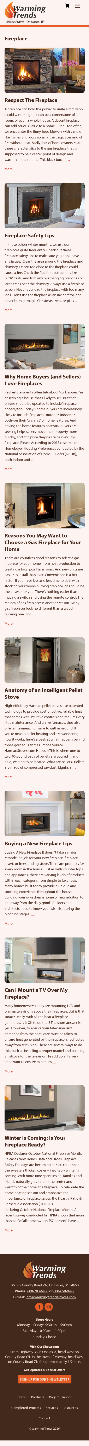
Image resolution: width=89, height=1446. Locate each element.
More (9, 168)
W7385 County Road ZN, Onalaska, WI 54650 (45, 1285)
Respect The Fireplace (31, 99)
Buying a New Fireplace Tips (38, 843)
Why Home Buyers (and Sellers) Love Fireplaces (43, 380)
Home (21, 1397)
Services (52, 1407)
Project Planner (60, 1397)
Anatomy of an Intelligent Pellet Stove (44, 693)
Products (37, 1397)
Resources (70, 1407)
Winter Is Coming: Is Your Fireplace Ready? (35, 1141)
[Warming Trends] (25, 21)
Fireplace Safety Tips (29, 235)
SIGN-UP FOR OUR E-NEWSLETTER (44, 1379)
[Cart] (67, 5)
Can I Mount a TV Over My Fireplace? (36, 993)
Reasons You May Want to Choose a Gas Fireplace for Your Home (43, 542)
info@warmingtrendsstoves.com (51, 1297)
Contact (44, 1418)
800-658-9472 (64, 1291)
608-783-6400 (37, 1291)
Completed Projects (26, 1407)
